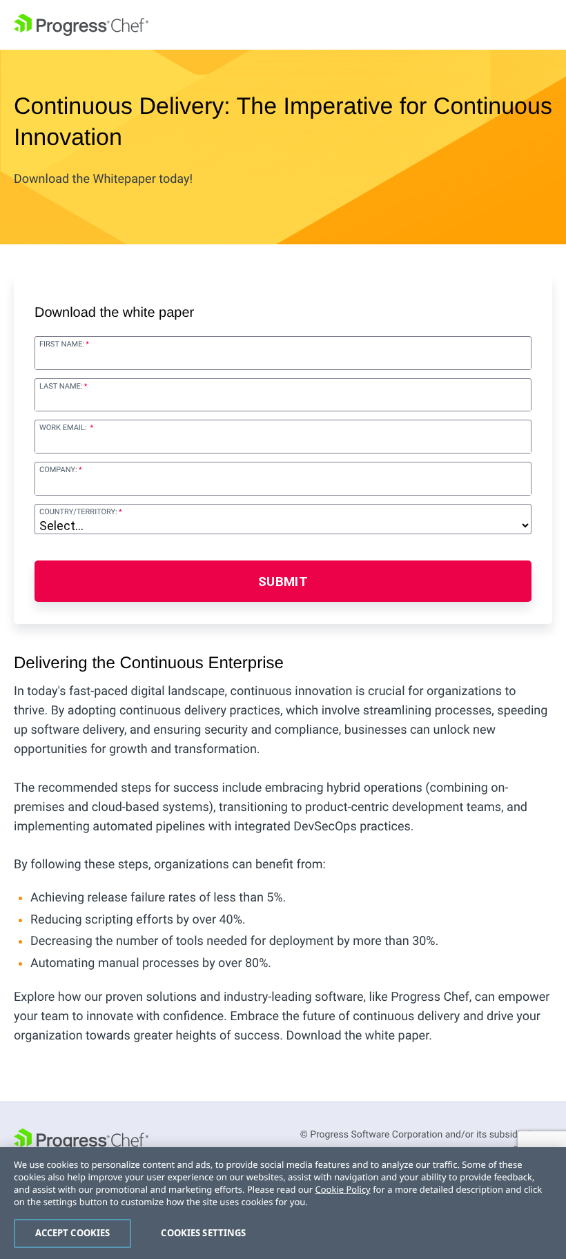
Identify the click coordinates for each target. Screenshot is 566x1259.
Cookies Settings (203, 1233)
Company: (58, 469)
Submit (283, 581)
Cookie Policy (342, 1189)
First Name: (61, 344)
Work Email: (63, 427)
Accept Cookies (72, 1233)
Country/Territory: (78, 511)
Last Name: (60, 386)
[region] (283, 1203)
